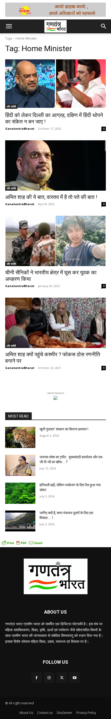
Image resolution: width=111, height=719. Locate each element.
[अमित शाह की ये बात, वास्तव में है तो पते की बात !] (55, 165)
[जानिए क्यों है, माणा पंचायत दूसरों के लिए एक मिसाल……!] (20, 521)
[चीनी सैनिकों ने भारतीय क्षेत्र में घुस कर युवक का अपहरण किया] (55, 241)
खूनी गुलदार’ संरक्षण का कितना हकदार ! (63, 429)
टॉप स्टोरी (11, 106)
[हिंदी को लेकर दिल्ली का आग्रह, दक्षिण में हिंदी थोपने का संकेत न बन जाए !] (55, 83)
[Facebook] (36, 677)
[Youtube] (74, 677)
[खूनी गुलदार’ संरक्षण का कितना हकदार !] (20, 437)
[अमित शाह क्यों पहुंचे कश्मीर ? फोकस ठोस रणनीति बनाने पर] (55, 323)
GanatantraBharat (19, 128)
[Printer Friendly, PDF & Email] (22, 544)
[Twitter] (62, 677)
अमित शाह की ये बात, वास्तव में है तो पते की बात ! (51, 197)
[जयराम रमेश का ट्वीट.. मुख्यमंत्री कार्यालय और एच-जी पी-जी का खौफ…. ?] (20, 465)
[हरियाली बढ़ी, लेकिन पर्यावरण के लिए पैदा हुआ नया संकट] (20, 493)
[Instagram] (49, 677)
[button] (9, 26)
